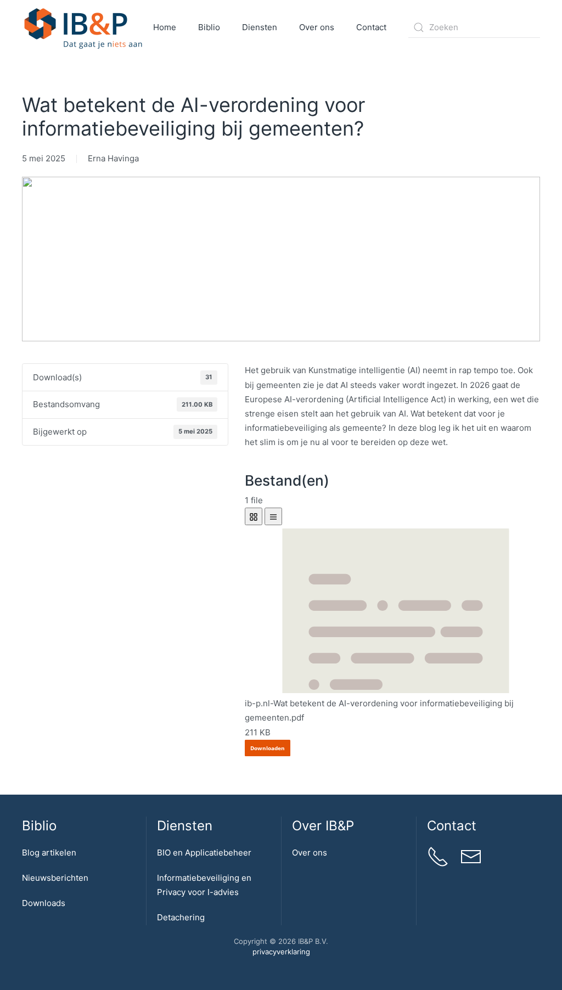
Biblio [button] (209, 27)
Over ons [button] (316, 27)
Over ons (309, 852)
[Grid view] (253, 516)
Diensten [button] (259, 27)
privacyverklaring (281, 951)
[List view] (273, 516)
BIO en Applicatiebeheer (204, 852)
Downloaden (267, 748)
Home (164, 27)
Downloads (43, 903)
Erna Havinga (113, 158)
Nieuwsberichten (55, 878)
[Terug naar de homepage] (83, 27)
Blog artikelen (49, 852)
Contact (371, 27)
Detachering (181, 917)
